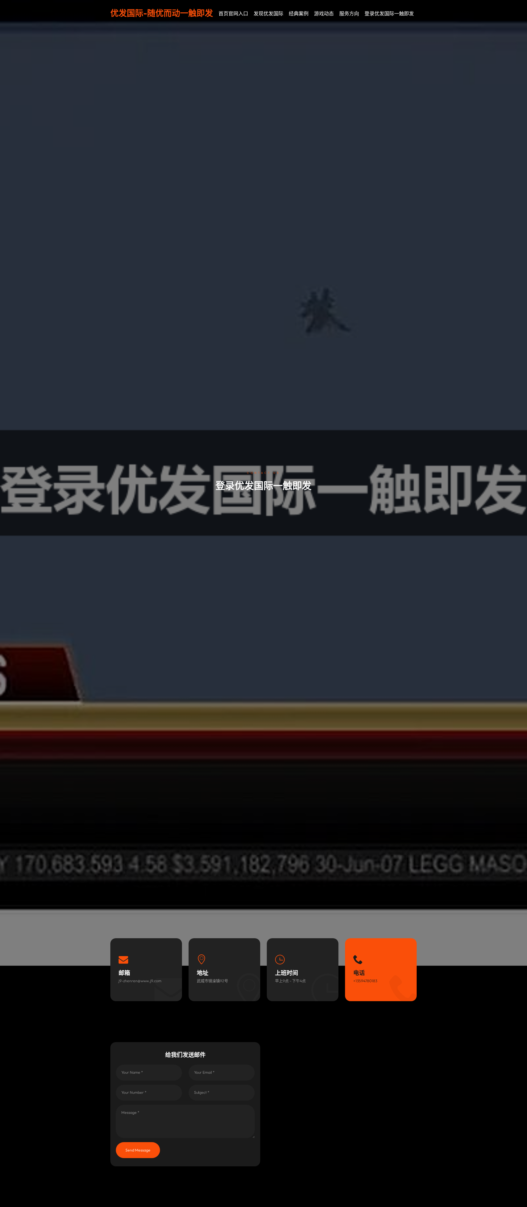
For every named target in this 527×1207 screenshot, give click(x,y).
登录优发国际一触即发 (389, 13)
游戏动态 (324, 13)
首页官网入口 (233, 13)
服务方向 (349, 13)
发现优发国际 (268, 13)
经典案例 (299, 13)
